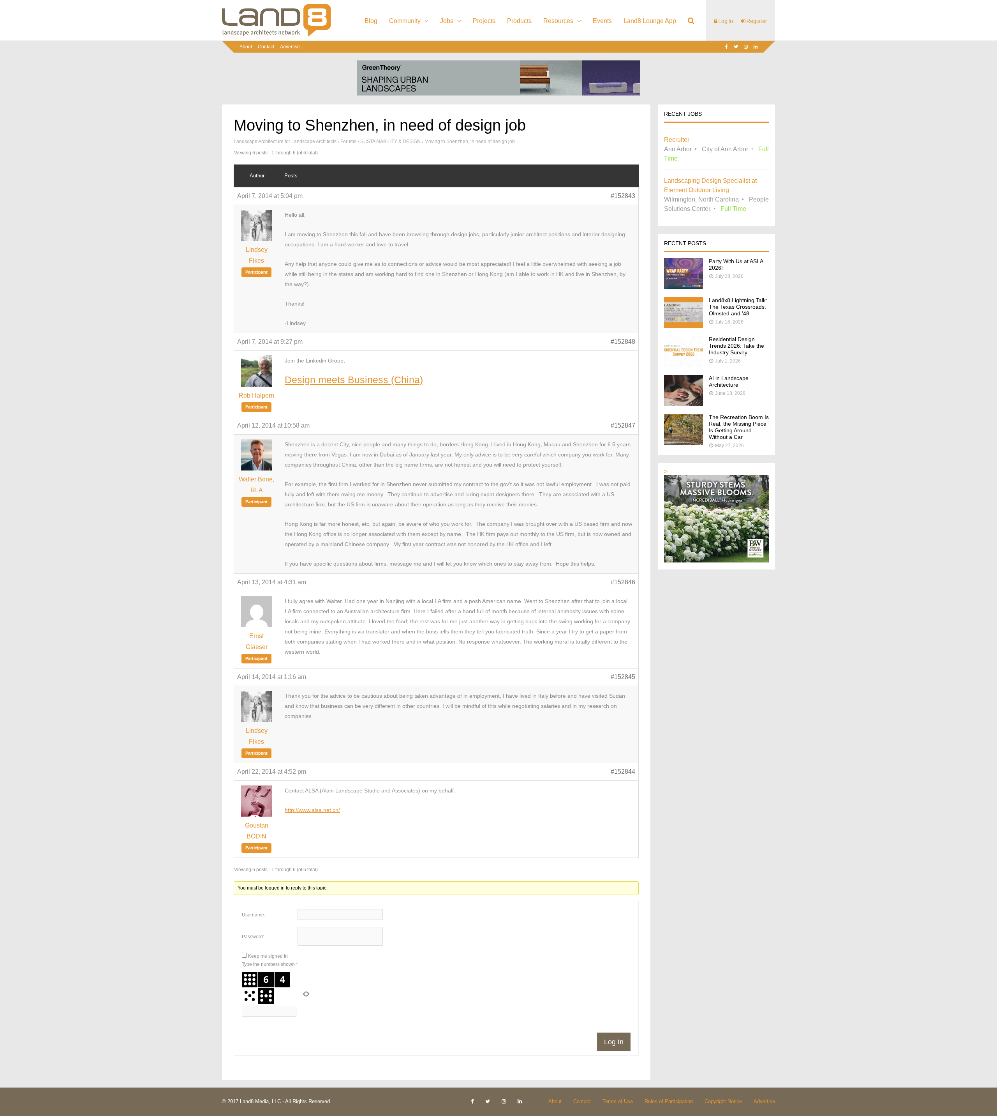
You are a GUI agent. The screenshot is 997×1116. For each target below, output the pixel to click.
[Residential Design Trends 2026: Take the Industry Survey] (683, 365)
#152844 (623, 771)
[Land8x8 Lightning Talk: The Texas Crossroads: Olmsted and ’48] (683, 326)
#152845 (623, 677)
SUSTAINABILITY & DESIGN (390, 141)
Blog (371, 21)
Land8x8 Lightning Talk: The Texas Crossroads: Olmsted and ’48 (738, 307)
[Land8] (276, 35)
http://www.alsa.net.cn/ (312, 810)
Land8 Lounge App (650, 21)
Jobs (446, 21)
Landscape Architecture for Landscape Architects (285, 141)
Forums (348, 141)
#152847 (623, 425)
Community (405, 21)
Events (602, 21)
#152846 (623, 582)
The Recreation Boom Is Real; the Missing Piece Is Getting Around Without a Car (739, 427)
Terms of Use (617, 1101)
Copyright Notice (723, 1101)
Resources (558, 21)
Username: (253, 915)
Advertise (290, 47)
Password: (253, 936)
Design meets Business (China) (354, 379)
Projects (484, 21)
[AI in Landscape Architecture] (683, 404)
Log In (725, 21)
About (246, 47)
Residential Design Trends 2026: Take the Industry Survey (736, 345)
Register (756, 21)
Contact (266, 47)
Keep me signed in (268, 956)
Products (519, 21)
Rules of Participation (669, 1101)
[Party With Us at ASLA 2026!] (683, 287)
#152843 (623, 196)
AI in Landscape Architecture (729, 381)
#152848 (623, 341)
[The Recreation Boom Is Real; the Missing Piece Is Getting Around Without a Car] (683, 443)
